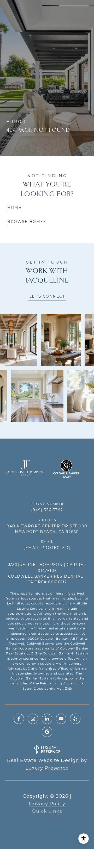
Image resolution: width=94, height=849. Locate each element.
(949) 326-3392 (47, 510)
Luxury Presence (47, 768)
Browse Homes (26, 221)
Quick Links (47, 811)
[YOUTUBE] (61, 719)
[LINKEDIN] (47, 719)
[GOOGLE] (47, 732)
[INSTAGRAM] (33, 719)
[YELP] (75, 719)
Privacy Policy (47, 804)
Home (14, 207)
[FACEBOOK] (19, 719)
